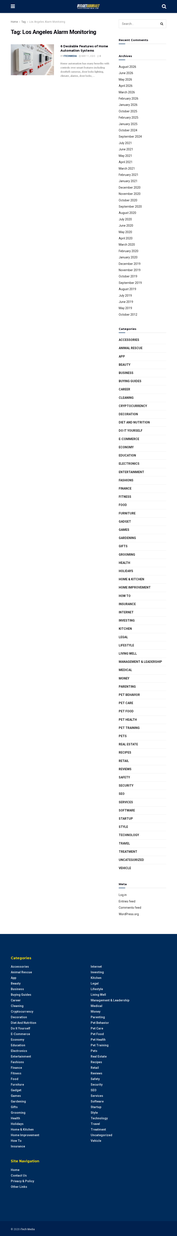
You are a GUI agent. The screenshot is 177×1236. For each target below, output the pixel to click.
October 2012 (128, 314)
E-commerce (129, 439)
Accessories (129, 340)
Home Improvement (135, 587)
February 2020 (128, 251)
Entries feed (127, 901)
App (122, 356)
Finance (125, 488)
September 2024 (130, 136)
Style (123, 827)
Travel (124, 843)
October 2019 (128, 276)
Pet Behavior (129, 695)
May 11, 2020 (88, 56)
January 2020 (128, 257)
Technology (129, 835)
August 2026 (127, 66)
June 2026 (126, 73)
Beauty (124, 364)
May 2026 (125, 79)
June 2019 (126, 302)
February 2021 (128, 175)
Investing (127, 620)
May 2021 (125, 155)
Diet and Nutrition (134, 422)
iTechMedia (70, 56)
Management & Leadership (140, 661)
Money (124, 678)
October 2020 (128, 200)
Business (126, 373)
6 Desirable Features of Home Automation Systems (84, 48)
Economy (126, 447)
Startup (126, 818)
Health (124, 563)
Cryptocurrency (133, 406)
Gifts (123, 546)
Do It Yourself (130, 430)
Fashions (126, 480)
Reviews (125, 769)
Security (126, 785)
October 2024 (128, 130)
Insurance (127, 604)
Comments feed (130, 907)
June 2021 (126, 149)
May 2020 (125, 232)
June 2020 (126, 225)
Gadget (125, 521)
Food (123, 505)
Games (124, 529)
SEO (122, 793)
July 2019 (125, 295)
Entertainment (131, 472)
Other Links (19, 1186)
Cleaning (126, 397)
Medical (125, 670)
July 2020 (125, 219)
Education (127, 455)
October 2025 (128, 111)
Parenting (127, 686)
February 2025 (128, 117)
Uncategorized (131, 860)
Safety (124, 777)
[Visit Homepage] (88, 6)
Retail (124, 761)
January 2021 (128, 181)
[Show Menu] (13, 6)
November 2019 (130, 270)
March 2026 (127, 92)
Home (14, 21)
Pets (123, 736)
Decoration (128, 414)
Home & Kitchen (131, 579)
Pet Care (126, 703)
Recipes (125, 752)
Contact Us (19, 1175)
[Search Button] (164, 6)
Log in (123, 895)
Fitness (125, 496)
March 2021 (127, 168)
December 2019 (130, 264)
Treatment (128, 851)
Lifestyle (126, 645)
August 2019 (127, 289)
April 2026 (126, 85)
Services (126, 802)
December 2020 (130, 187)
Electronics (129, 463)
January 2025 (128, 124)
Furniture (127, 513)
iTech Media (27, 1229)
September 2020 (130, 206)
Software (127, 810)
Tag (23, 21)
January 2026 (128, 105)
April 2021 (126, 162)
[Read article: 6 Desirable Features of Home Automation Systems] (32, 59)
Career (124, 389)
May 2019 (125, 308)
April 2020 (126, 238)
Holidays (126, 571)
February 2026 (128, 98)
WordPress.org (129, 914)
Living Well (128, 653)
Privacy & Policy (22, 1181)
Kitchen (125, 628)
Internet (126, 612)
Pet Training (129, 728)
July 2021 (125, 143)
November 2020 (130, 194)
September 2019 (130, 283)
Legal (123, 637)
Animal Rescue (130, 348)
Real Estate (128, 744)
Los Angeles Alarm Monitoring (47, 21)
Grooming (127, 554)
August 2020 (127, 213)
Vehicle (125, 868)
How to (125, 596)
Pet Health (128, 719)
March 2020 (127, 244)
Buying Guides (130, 381)
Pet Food (126, 711)
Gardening (127, 538)
